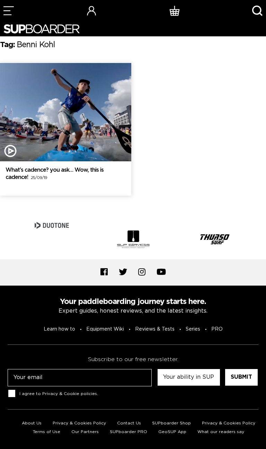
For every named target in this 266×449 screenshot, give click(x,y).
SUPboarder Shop (171, 423)
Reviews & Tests (155, 329)
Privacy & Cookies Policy (79, 423)
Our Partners (85, 432)
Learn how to (59, 329)
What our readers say (220, 432)
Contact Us (129, 423)
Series (193, 329)
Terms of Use (46, 432)
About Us (32, 423)
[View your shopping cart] (174, 10)
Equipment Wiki (105, 329)
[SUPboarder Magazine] (41, 29)
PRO (217, 329)
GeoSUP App (172, 432)
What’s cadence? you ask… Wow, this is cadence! (55, 174)
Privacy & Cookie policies (69, 394)
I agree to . (58, 394)
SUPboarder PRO (128, 432)
